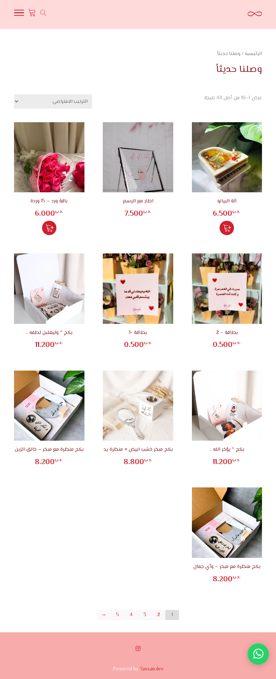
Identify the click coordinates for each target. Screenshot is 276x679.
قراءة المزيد (227, 228)
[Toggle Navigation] (19, 14)
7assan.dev (152, 669)
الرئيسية (253, 54)
